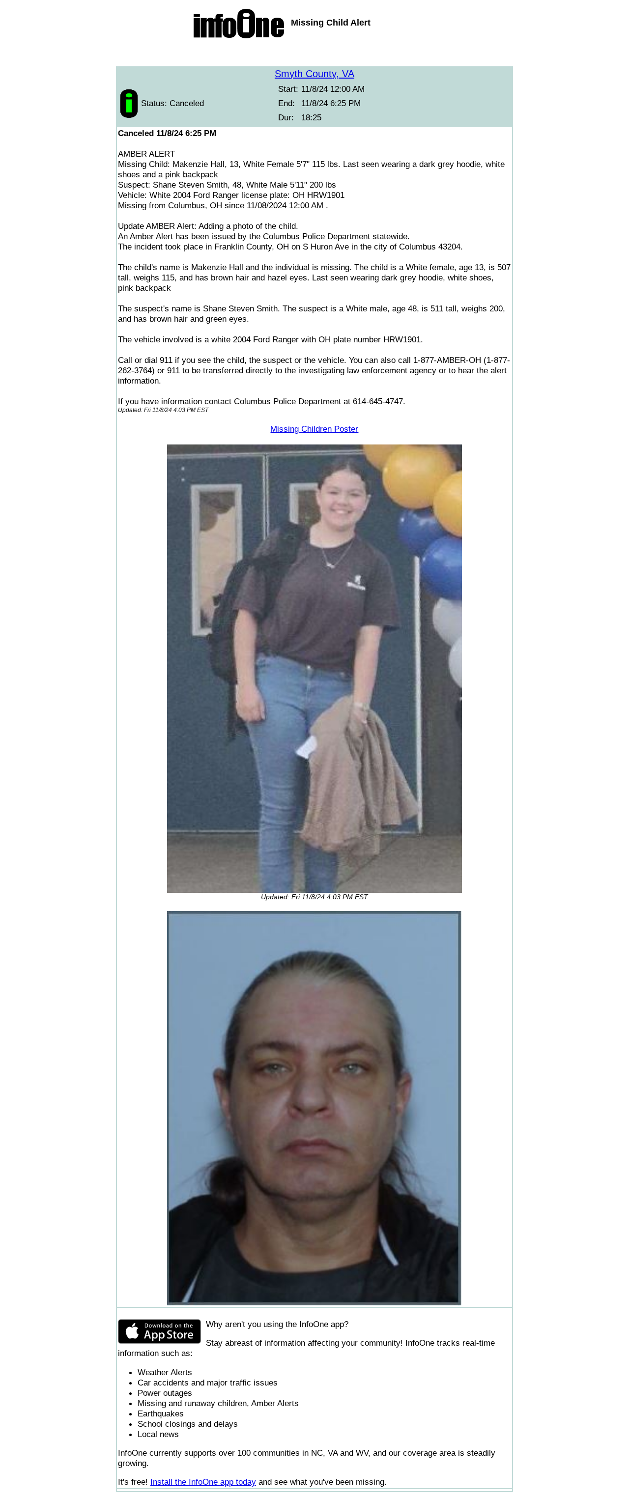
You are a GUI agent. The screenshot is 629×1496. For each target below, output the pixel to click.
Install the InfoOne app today (203, 1482)
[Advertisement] (314, 54)
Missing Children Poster (314, 429)
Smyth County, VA (314, 73)
